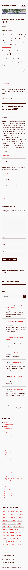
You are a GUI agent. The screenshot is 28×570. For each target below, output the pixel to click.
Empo (14, 523)
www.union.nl (5, 83)
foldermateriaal (5, 98)
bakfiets (21, 517)
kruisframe (5, 532)
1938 (8, 514)
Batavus (14, 520)
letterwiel (12, 532)
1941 (16, 514)
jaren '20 (5, 529)
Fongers (9, 526)
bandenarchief (6, 520)
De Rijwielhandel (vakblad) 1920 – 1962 (13, 479)
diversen (5, 438)
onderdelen (6, 457)
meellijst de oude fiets (8, 453)
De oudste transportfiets (8, 562)
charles (4, 523)
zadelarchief (18, 544)
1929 (12, 511)
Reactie (5, 215)
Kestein (16, 529)
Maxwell (12, 535)
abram (21, 514)
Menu (23, 5)
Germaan (21, 526)
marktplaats (6, 451)
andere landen (7, 430)
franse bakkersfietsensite (9, 481)
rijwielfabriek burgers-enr (9, 493)
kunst (5, 447)
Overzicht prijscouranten (8, 559)
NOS (14, 538)
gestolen (5, 442)
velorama (6, 499)
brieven (5, 434)
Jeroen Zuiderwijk (10, 321)
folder (4, 526)
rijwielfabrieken (8, 428)
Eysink (19, 523)
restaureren (6, 461)
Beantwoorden (6, 155)
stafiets (15, 541)
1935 (4, 514)
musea (6, 449)
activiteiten (6, 422)
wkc (8, 544)
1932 (21, 511)
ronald (4, 541)
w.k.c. (4, 544)
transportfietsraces (9, 424)
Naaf (10, 538)
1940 (12, 514)
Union (11, 98)
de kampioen (6, 475)
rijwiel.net (6, 491)
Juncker (11, 529)
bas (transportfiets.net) (9, 97)
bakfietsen (6, 432)
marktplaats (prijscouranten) (10, 489)
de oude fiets (6, 477)
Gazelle (15, 526)
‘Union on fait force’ (6, 46)
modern (5, 455)
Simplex (10, 541)
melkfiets (18, 535)
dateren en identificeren (9, 436)
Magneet (18, 532)
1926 (4, 511)
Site (3, 251)
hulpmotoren (6, 444)
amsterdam (6, 426)
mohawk (5, 538)
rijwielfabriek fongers (8, 495)
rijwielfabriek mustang (9, 497)
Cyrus (9, 523)
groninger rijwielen (8, 485)
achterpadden (6, 517)
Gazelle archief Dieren (9, 483)
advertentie (14, 517)
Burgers (20, 520)
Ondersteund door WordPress (15, 567)
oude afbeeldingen (8, 459)
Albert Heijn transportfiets (17, 352)
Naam (4, 237)
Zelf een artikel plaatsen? (8, 555)
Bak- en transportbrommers (10, 473)
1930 (16, 511)
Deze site (4, 552)
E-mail (4, 244)
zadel (12, 544)
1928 (8, 511)
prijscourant (20, 538)
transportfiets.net (9, 5)
